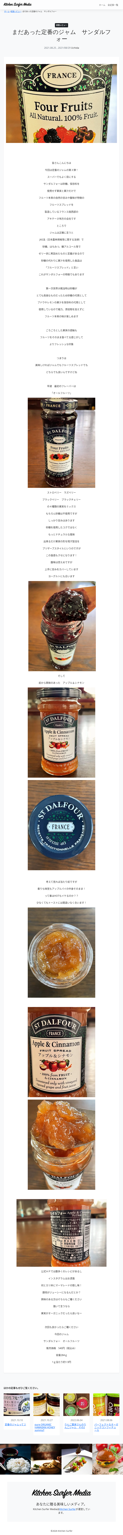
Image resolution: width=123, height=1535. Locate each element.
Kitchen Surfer (67, 1509)
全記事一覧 (113, 4)
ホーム (102, 4)
